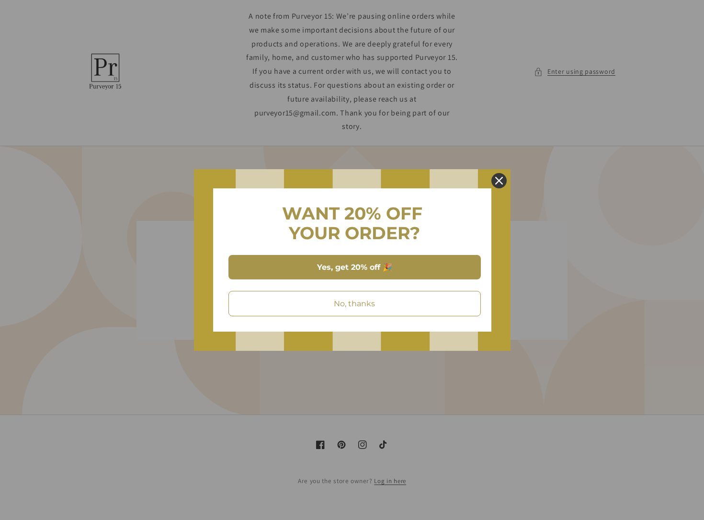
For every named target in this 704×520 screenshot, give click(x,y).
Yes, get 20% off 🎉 (354, 267)
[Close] (499, 180)
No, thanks (354, 303)
